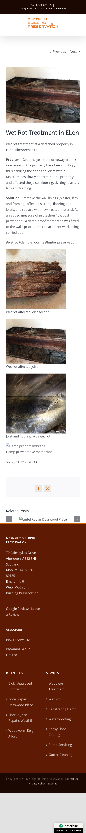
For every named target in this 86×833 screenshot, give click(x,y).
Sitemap (52, 783)
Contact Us (71, 779)
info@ (20, 581)
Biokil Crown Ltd (18, 640)
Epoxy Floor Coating (57, 732)
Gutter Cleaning (60, 754)
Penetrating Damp (62, 709)
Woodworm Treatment (57, 686)
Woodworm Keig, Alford (21, 733)
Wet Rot (33, 461)
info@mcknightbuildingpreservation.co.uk (43, 8)
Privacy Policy (37, 783)
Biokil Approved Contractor (20, 686)
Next (73, 51)
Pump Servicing (60, 745)
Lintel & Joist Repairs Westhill (20, 718)
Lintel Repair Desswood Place (20, 702)
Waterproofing (60, 719)
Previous (59, 51)
